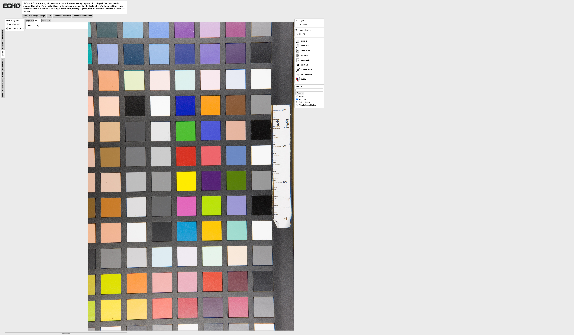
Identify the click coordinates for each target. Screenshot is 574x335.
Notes (3, 74)
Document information (82, 16)
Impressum (66, 333)
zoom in (303, 41)
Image (42, 16)
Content (3, 45)
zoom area (305, 51)
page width (305, 60)
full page (304, 55)
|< (31, 21)
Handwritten (3, 64)
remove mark (306, 70)
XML (49, 16)
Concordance (3, 85)
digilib (303, 79)
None (3, 95)
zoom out (304, 46)
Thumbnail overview (62, 16)
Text (25, 16)
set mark (304, 65)
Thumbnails (3, 35)
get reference (306, 74)
